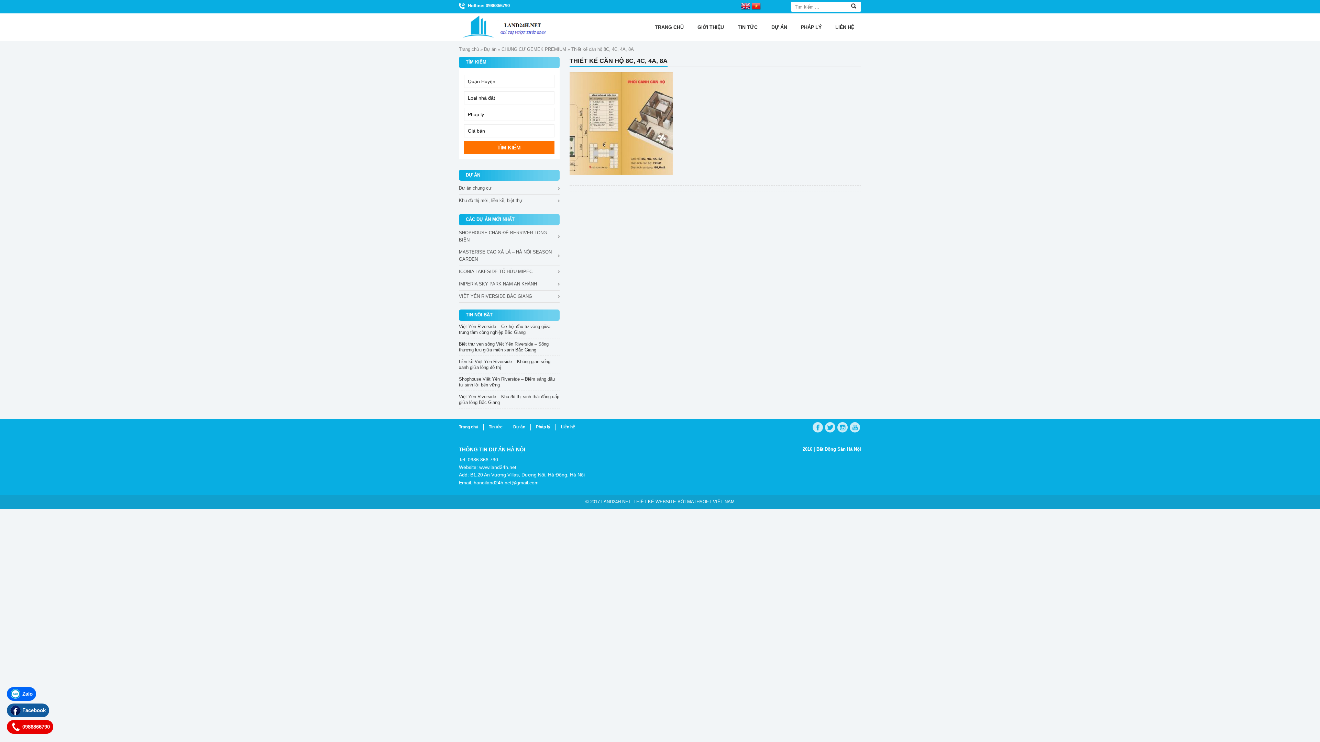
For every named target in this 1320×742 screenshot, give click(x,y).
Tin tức (748, 27)
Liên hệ (844, 27)
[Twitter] (830, 427)
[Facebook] (818, 427)
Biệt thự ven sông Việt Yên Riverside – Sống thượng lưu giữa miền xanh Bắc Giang (504, 346)
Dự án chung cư (475, 188)
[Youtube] (855, 427)
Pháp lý (811, 27)
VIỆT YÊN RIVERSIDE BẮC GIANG (495, 296)
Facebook (34, 710)
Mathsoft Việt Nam (711, 501)
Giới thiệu (710, 27)
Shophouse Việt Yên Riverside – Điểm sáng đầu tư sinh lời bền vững (507, 381)
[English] (745, 6)
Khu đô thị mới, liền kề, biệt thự (490, 200)
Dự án (779, 27)
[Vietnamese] (756, 6)
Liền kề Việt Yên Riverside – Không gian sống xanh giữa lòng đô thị (504, 364)
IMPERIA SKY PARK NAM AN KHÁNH (498, 283)
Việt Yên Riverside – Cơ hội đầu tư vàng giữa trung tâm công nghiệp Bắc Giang (504, 329)
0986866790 (36, 727)
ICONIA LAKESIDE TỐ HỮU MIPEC (495, 271)
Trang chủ (669, 27)
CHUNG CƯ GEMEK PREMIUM (534, 49)
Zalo (27, 694)
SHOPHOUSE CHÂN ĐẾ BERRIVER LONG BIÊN (503, 236)
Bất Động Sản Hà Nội (838, 449)
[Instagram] (842, 427)
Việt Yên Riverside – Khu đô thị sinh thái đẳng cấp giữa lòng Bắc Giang (509, 399)
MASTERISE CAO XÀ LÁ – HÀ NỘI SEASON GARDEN (505, 255)
